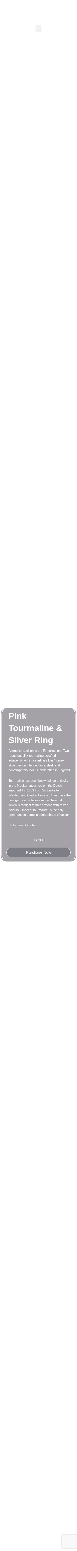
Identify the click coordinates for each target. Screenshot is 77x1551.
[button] (38, 28)
